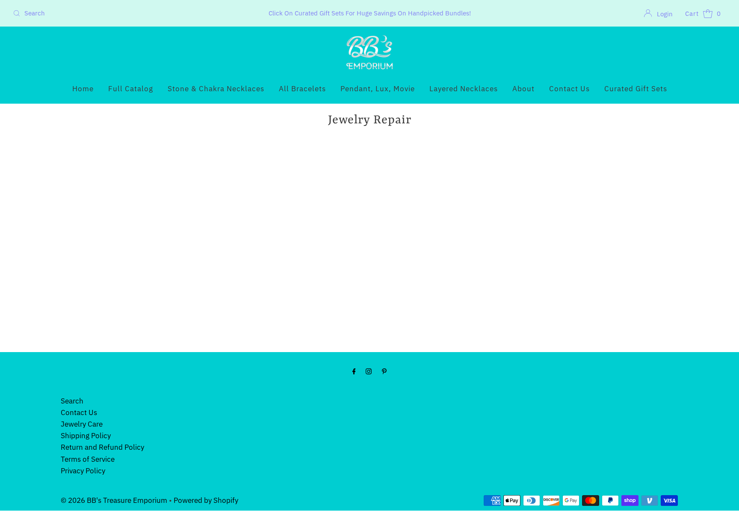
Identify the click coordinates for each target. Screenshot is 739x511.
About (523, 88)
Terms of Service (88, 459)
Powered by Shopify (206, 500)
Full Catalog (130, 88)
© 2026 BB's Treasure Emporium (115, 500)
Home (83, 88)
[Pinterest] (384, 371)
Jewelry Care (82, 424)
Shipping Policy (86, 435)
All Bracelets (302, 88)
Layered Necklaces (463, 88)
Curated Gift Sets (635, 88)
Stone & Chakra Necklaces (216, 88)
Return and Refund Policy (102, 447)
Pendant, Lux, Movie (377, 88)
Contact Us (569, 88)
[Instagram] (369, 371)
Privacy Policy (83, 470)
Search (72, 401)
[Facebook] (354, 371)
